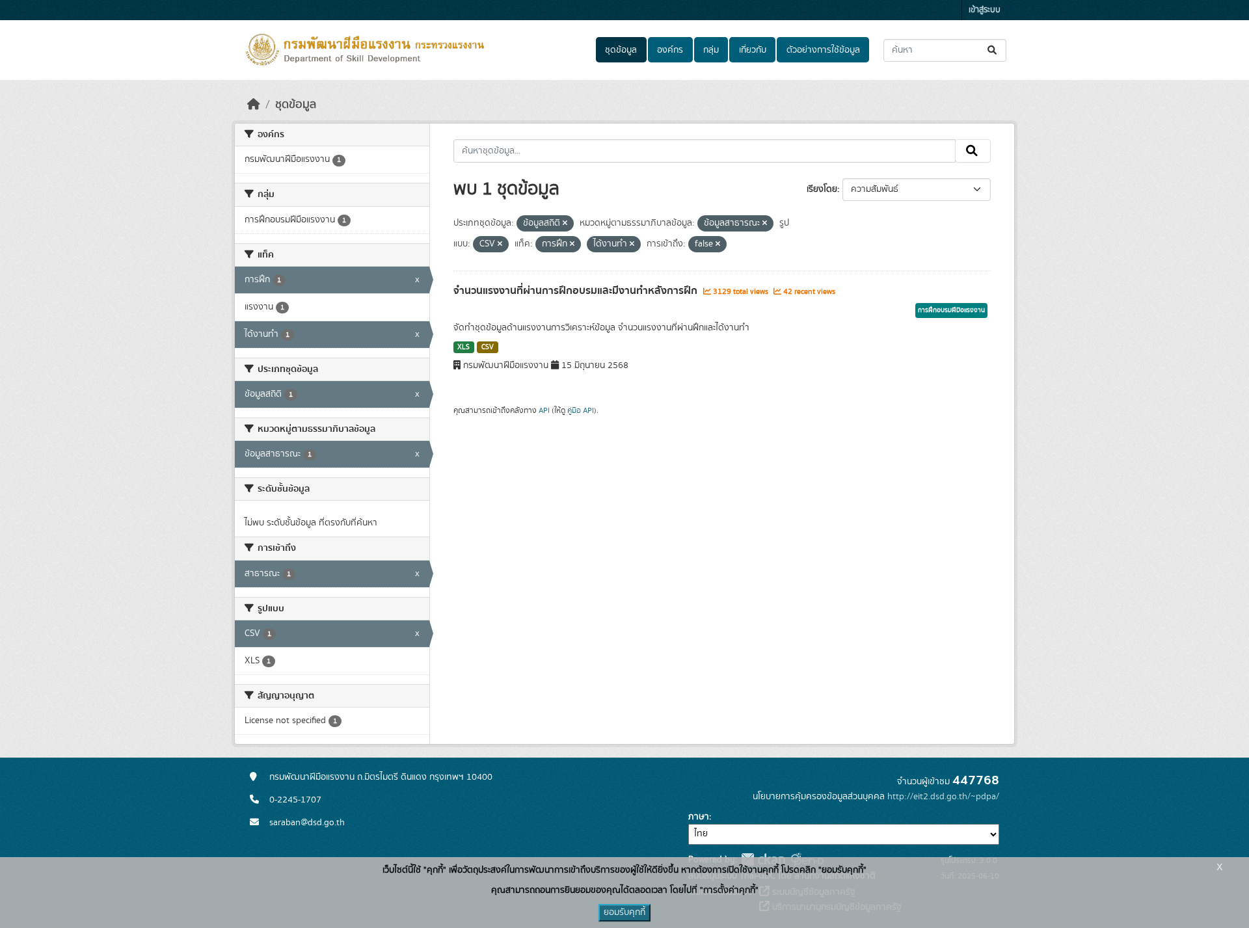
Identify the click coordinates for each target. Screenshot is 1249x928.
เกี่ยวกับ (752, 50)
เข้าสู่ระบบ (985, 10)
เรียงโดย (822, 189)
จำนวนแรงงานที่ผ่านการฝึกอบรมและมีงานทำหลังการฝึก (576, 290)
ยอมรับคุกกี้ (624, 912)
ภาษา (698, 816)
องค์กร (670, 50)
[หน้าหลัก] (253, 104)
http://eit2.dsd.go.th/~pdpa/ (943, 796)
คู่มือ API (580, 410)
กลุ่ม (711, 50)
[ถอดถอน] (565, 224)
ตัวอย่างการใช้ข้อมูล (823, 50)
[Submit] (993, 50)
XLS (463, 347)
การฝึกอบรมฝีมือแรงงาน (951, 310)
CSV (487, 347)
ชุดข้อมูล (621, 50)
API (544, 410)
